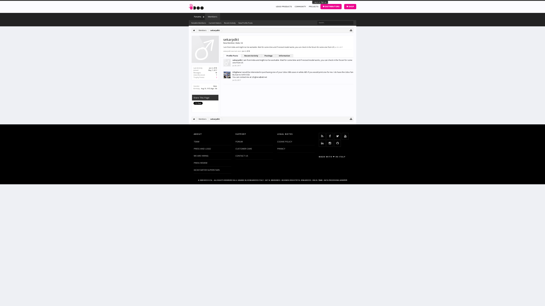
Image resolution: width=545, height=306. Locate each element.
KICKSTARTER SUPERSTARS (207, 170)
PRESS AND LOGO (202, 148)
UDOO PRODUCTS (284, 6)
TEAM (196, 141)
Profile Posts (232, 56)
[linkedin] (322, 143)
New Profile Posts (245, 23)
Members (212, 16)
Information (284, 56)
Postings (268, 56)
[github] (337, 143)
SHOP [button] (351, 6)
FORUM (239, 141)
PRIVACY (281, 148)
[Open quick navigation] (351, 30)
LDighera (236, 72)
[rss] (322, 136)
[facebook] (329, 136)
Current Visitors (215, 23)
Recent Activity (251, 56)
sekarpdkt (237, 60)
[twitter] (337, 136)
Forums (197, 16)
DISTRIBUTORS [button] (331, 6)
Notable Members (198, 23)
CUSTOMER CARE (243, 148)
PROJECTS (313, 6)
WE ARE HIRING (201, 155)
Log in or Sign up (320, 2)
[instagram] (329, 143)
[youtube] (345, 136)
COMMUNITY (300, 6)
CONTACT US (241, 155)
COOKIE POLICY (284, 141)
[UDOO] (196, 6)
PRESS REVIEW (200, 163)
